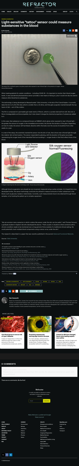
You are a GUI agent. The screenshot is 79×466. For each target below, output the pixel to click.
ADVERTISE (4, 433)
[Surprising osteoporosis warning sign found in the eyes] (39, 324)
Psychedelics (43, 437)
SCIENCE (23, 422)
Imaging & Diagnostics (7, 19)
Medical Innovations (45, 428)
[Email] (76, 30)
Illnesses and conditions (46, 424)
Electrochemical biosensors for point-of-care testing (14, 250)
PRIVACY (4, 437)
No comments (33, 291)
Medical (23, 433)
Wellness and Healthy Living (47, 439)
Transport (62, 430)
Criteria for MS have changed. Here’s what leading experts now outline (66, 336)
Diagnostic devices (11, 284)
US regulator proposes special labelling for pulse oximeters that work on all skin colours (23, 246)
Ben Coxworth (14, 298)
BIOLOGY (16, 11)
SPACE (55, 11)
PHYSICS (48, 11)
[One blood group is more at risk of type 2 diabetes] (12, 324)
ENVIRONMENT (40, 11)
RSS (3, 441)
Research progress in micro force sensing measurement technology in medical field (22, 267)
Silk (30, 284)
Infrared (37, 284)
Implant (23, 284)
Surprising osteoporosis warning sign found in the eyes (39, 335)
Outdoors (62, 428)
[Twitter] (67, 30)
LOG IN (71, 11)
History (23, 430)
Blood (37, 281)
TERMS (3, 435)
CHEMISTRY (24, 11)
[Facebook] (64, 30)
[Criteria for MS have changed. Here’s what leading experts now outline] (67, 324)
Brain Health (43, 426)
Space (22, 437)
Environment (24, 424)
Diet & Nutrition (44, 443)
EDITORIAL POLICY (6, 430)
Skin (60, 281)
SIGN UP (65, 11)
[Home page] (39, 4)
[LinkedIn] (70, 30)
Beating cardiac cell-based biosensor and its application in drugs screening (20, 263)
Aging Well (43, 441)
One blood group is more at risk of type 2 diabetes (12, 335)
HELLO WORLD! (6, 424)
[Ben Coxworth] (5, 300)
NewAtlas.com (63, 422)
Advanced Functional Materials (63, 234)
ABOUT (3, 428)
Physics (23, 435)
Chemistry (23, 428)
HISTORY (31, 11)
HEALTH (9, 11)
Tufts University (12, 238)
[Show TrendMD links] (76, 273)
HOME (3, 11)
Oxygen (45, 281)
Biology (23, 426)
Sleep (41, 448)
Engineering (63, 424)
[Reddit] (73, 30)
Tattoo (53, 281)
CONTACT (4, 439)
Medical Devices (44, 435)
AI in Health (43, 430)
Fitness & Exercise (45, 446)
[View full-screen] (76, 36)
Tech (61, 426)
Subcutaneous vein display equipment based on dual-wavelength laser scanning (21, 259)
